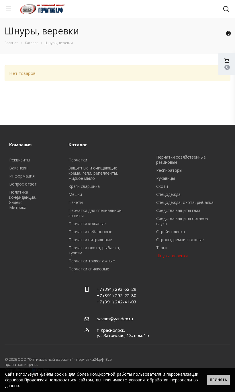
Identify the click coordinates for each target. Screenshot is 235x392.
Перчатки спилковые (88, 269)
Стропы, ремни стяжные (180, 239)
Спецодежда (168, 194)
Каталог (77, 144)
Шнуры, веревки (172, 255)
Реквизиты (19, 160)
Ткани (162, 247)
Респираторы (169, 170)
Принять (218, 379)
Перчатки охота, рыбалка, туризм (94, 250)
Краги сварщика (84, 186)
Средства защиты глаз (178, 210)
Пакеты (75, 202)
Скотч (162, 186)
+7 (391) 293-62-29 (116, 289)
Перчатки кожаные (87, 223)
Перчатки (77, 160)
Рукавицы (165, 178)
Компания (20, 144)
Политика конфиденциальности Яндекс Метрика (30, 199)
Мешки (75, 194)
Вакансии (18, 168)
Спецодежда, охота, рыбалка (185, 202)
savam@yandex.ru (115, 318)
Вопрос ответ (23, 184)
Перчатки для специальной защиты (95, 213)
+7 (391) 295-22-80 (116, 295)
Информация (22, 176)
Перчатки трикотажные (91, 261)
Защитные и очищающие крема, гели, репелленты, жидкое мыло (93, 173)
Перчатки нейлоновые (90, 231)
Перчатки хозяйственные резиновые (181, 159)
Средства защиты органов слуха (182, 221)
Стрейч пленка (170, 231)
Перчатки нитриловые (90, 239)
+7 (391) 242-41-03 (116, 302)
